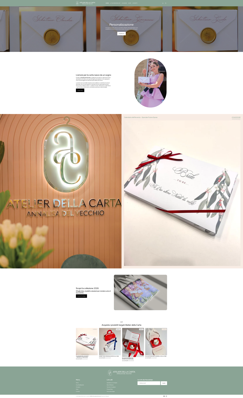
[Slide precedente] (1, 29)
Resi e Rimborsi (110, 385)
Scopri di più (122, 33)
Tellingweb (107, 396)
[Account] (162, 3)
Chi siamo (78, 387)
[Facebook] (164, 396)
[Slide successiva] (241, 29)
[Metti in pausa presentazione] (118, 50)
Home (77, 382)
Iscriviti (164, 383)
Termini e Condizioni (111, 387)
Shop (77, 389)
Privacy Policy (110, 389)
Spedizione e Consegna (112, 382)
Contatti (78, 391)
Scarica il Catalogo (81, 296)
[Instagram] (166, 396)
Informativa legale (111, 391)
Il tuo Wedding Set (80, 385)
